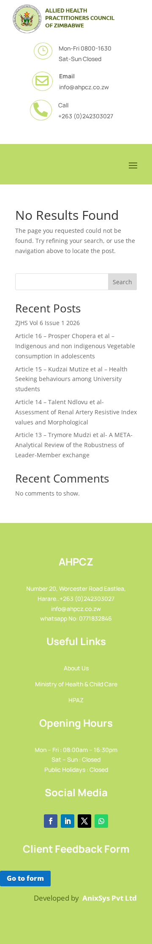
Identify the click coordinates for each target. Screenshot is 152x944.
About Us (76, 668)
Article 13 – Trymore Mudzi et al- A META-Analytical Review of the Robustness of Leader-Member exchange (74, 445)
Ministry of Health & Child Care (76, 684)
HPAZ (76, 700)
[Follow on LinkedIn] (67, 821)
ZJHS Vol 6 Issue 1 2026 (47, 323)
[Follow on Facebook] (50, 821)
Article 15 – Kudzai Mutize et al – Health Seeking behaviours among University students (71, 379)
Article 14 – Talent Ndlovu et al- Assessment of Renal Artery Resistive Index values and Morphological (76, 412)
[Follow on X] (84, 821)
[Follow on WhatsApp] (101, 821)
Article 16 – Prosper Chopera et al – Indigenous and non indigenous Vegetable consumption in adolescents (75, 346)
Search (122, 282)
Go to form (25, 878)
